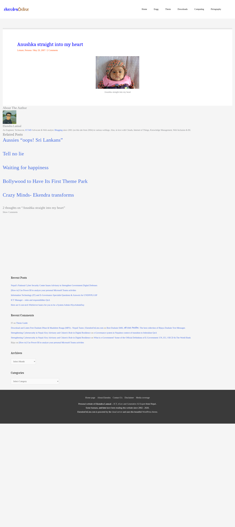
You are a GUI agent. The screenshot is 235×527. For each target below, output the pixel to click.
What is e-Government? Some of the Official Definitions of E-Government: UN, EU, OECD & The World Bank (142, 337)
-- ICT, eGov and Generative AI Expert (120, 404)
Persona (28, 50)
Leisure (20, 50)
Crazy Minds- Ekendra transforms (38, 195)
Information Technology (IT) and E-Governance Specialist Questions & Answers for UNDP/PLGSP (54, 295)
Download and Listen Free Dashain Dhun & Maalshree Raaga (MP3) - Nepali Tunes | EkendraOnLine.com (57, 328)
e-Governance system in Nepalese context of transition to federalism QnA (125, 333)
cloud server (117, 412)
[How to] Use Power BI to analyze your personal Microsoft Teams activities (43, 290)
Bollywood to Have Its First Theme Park (45, 181)
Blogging (59, 130)
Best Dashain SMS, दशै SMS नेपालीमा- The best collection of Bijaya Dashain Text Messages (146, 328)
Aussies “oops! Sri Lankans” (33, 140)
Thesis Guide (22, 323)
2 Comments (52, 50)
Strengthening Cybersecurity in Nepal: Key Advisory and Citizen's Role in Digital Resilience (51, 333)
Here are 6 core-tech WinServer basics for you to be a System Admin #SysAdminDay (47, 305)
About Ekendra (104, 397)
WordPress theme (149, 412)
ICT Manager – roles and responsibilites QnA (30, 300)
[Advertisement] (92, 250)
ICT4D (28, 130)
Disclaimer (129, 397)
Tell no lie (13, 153)
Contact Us (117, 397)
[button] (229, 9)
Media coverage (143, 397)
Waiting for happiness (26, 167)
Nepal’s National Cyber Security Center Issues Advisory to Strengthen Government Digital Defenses (54, 285)
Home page (90, 397)
